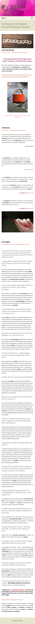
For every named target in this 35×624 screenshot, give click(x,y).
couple (30, 271)
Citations (6, 128)
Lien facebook (8, 50)
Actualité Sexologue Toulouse (20, 52)
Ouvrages (6, 242)
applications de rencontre (15, 412)
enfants (28, 317)
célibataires (20, 403)
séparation (26, 323)
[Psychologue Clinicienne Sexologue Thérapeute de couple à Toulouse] (17, 8)
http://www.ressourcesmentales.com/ (12, 599)
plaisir (30, 297)
